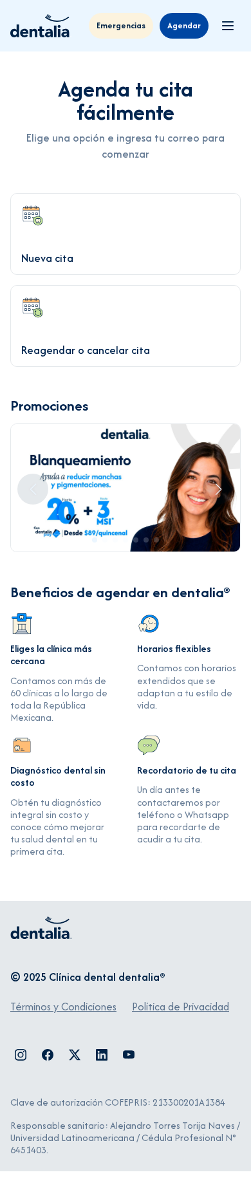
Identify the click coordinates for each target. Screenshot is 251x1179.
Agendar (184, 25)
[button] (94, 540)
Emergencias (121, 25)
